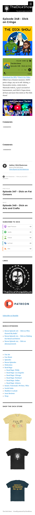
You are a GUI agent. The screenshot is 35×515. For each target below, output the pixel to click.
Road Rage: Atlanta (13, 383)
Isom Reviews (10, 393)
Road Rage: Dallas (13, 380)
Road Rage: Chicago (13, 375)
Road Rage (8, 367)
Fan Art (7, 354)
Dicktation (8, 365)
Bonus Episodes (10, 362)
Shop (6, 396)
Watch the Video (24, 77)
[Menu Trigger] (30, 3)
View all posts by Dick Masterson (19, 169)
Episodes (5, 178)
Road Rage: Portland (14, 378)
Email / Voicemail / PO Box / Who (17, 386)
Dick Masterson (10, 176)
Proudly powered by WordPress (22, 511)
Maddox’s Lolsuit (11, 391)
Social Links (9, 388)
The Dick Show (7, 511)
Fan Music (8, 357)
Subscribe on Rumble (10, 316)
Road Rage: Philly (12, 370)
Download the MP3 (10, 77)
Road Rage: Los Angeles (15, 373)
